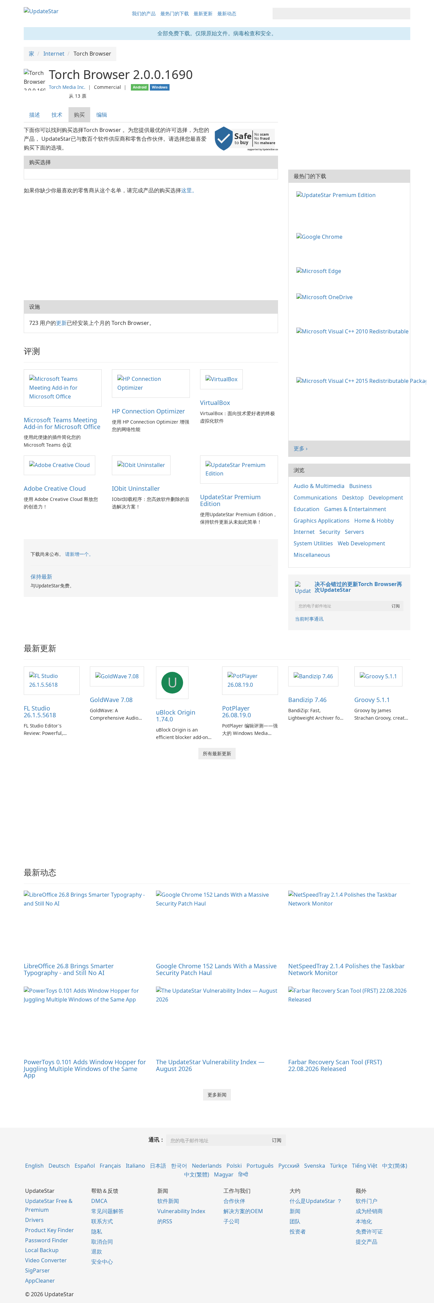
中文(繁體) (196, 1174)
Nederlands (207, 1165)
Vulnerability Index (181, 1211)
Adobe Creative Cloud (55, 488)
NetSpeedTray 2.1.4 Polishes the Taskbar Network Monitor (346, 969)
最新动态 (226, 13)
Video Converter (46, 1260)
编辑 (101, 114)
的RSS (164, 1221)
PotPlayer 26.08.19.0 (236, 711)
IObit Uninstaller (136, 488)
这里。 (189, 190)
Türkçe (338, 1165)
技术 (57, 114)
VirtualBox (215, 402)
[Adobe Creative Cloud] (59, 465)
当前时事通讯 (309, 619)
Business (360, 486)
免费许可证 (369, 1231)
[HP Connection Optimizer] (150, 383)
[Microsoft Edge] (320, 270)
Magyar (224, 1174)
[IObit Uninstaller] (141, 465)
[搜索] (404, 13)
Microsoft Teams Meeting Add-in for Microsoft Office (62, 423)
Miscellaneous (312, 555)
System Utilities (313, 543)
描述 (34, 114)
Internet (304, 532)
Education (306, 509)
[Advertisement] (151, 245)
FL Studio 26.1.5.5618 (40, 711)
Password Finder (46, 1240)
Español (85, 1165)
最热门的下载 (174, 13)
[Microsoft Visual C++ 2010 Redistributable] (353, 330)
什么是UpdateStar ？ (316, 1201)
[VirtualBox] (221, 379)
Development (386, 497)
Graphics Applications (322, 520)
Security (329, 532)
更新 (61, 323)
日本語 (158, 1165)
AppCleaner (40, 1280)
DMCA (99, 1201)
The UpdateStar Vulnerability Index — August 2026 (210, 1065)
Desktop (353, 497)
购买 (79, 114)
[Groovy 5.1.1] (378, 676)
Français (110, 1165)
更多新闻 (217, 1094)
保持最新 (41, 576)
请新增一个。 (79, 554)
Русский (288, 1165)
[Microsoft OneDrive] (325, 296)
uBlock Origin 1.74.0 (175, 715)
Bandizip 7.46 (307, 700)
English (34, 1165)
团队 (295, 1221)
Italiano (135, 1165)
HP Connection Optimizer (148, 411)
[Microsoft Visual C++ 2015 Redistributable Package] (362, 380)
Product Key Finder (49, 1230)
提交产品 (366, 1241)
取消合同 (102, 1241)
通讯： (157, 1139)
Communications (315, 497)
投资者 (298, 1231)
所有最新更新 (217, 753)
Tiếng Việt (364, 1165)
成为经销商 (369, 1211)
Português (260, 1165)
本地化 (364, 1221)
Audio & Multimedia (319, 486)
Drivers (34, 1220)
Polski (234, 1165)
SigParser (37, 1270)
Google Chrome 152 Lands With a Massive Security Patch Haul (216, 969)
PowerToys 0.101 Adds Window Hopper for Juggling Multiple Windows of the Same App (85, 1069)
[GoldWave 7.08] (117, 676)
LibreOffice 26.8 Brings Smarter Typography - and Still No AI (69, 969)
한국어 (179, 1165)
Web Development (361, 543)
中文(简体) (394, 1165)
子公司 (231, 1221)
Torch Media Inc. (67, 87)
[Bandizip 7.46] (313, 676)
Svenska (314, 1165)
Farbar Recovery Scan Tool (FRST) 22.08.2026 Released (335, 1065)
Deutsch (59, 1165)
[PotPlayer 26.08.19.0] (250, 680)
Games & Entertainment (355, 509)
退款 (96, 1251)
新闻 (295, 1211)
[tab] (35, 114)
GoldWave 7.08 (111, 700)
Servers (354, 532)
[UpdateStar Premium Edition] (239, 469)
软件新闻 (168, 1201)
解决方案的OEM (243, 1211)
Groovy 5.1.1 (372, 700)
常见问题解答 (107, 1211)
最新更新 (203, 13)
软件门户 (366, 1201)
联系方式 (102, 1221)
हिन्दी (243, 1174)
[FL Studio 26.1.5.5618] (51, 680)
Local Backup (42, 1250)
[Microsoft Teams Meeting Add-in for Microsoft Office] (62, 387)
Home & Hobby (374, 520)
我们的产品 (144, 13)
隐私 (96, 1231)
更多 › (301, 448)
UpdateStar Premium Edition (230, 500)
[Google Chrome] (320, 236)
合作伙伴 (234, 1201)
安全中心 (102, 1261)
